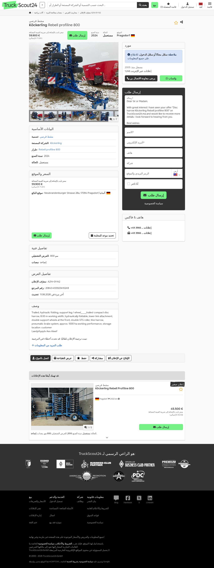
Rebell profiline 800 (49, 149)
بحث (144, 5)
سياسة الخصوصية (153, 203)
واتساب (172, 78)
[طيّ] (107, 437)
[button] (209, 5)
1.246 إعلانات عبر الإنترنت (138, 71)
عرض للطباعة (64, 358)
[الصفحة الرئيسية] (30, 12)
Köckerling (56, 143)
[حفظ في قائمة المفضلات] (176, 23)
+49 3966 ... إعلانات (141, 227)
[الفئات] (42, 5)
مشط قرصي (46, 136)
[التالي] (115, 82)
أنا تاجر (134, 183)
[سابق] (32, 82)
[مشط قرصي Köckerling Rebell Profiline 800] (62, 406)
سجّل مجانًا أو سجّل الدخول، (153, 54)
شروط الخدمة (72, 561)
